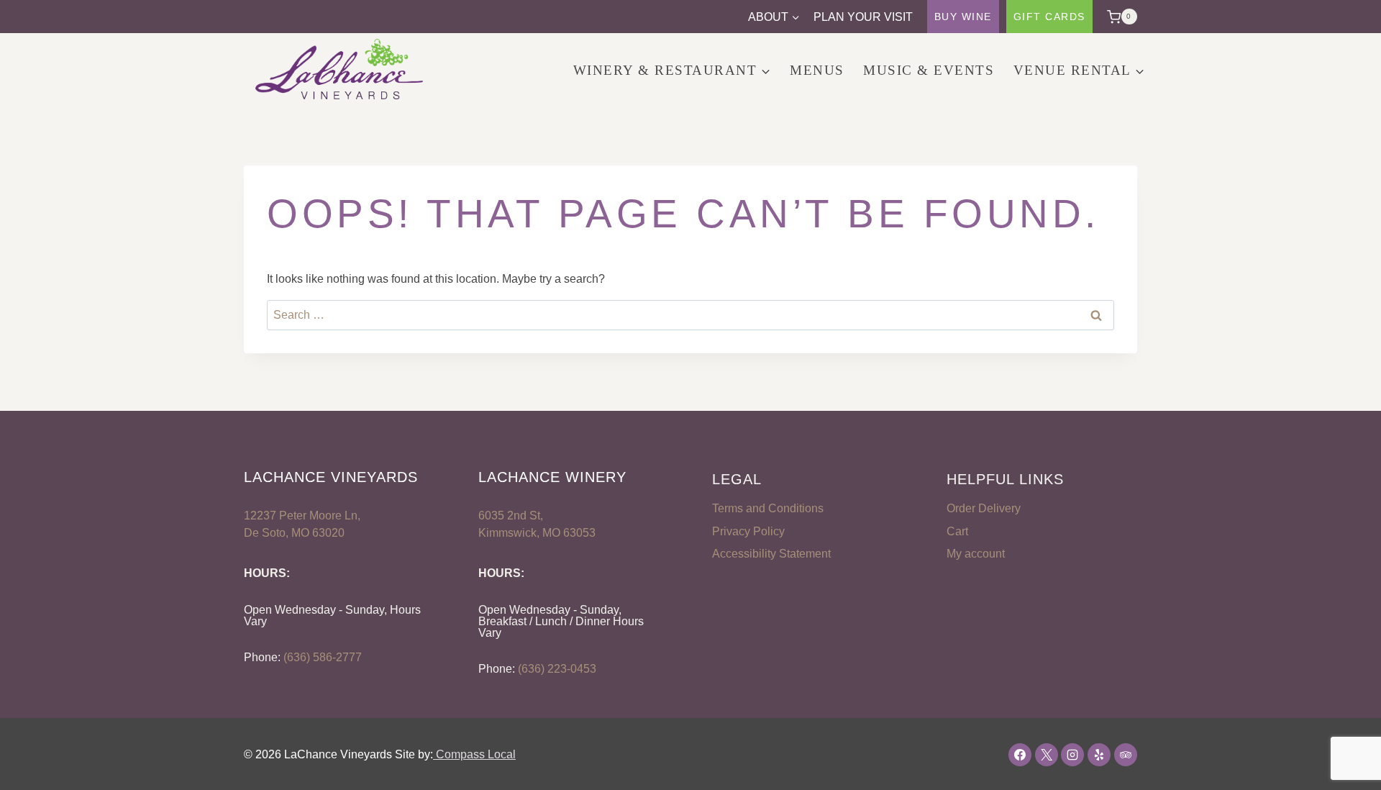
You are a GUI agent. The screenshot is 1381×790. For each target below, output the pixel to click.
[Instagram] (1072, 754)
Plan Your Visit (863, 17)
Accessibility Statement (771, 554)
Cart (957, 531)
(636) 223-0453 (557, 669)
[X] (1046, 754)
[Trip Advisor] (1125, 754)
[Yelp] (1099, 754)
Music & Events (928, 70)
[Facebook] (1019, 754)
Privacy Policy (748, 531)
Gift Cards (1049, 16)
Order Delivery (984, 508)
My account (976, 554)
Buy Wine (963, 16)
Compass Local (474, 754)
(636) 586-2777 (322, 657)
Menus (817, 70)
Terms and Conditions (768, 508)
